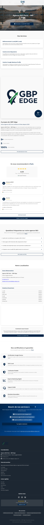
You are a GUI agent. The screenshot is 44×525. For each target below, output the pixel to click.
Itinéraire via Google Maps (22, 335)
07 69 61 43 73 (5, 279)
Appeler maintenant (22, 424)
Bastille (2, 472)
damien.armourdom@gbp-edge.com (10, 281)
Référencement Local (8, 512)
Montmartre (4, 470)
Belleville (3, 473)
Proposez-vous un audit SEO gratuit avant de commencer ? (16, 249)
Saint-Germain (4, 468)
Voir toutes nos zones (6, 475)
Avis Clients (3, 485)
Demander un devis (22, 427)
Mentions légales (5, 490)
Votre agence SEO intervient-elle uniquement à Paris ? (15, 241)
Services (3, 483)
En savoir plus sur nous (22, 151)
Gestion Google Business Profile (33, 512)
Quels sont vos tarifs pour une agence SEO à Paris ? (14, 238)
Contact (3, 488)
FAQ (2, 486)
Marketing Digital (17, 515)
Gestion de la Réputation (20, 512)
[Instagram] (22, 497)
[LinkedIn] (25, 497)
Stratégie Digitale (26, 515)
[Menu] (23, 3)
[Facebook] (19, 497)
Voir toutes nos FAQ (22, 254)
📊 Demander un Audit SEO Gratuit (22, 23)
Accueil (2, 482)
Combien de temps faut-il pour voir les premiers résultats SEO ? (17, 245)
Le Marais (3, 467)
